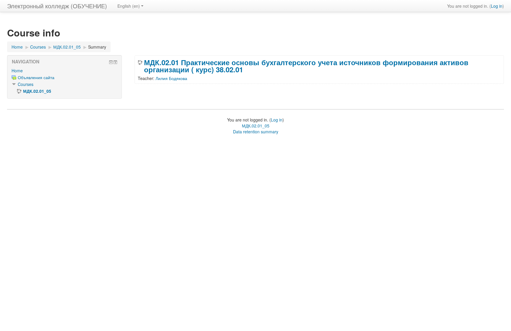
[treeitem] (64, 70)
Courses (25, 84)
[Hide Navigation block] (111, 62)
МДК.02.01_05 (255, 126)
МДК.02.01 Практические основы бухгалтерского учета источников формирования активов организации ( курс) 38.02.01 (306, 66)
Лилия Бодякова (171, 78)
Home (17, 70)
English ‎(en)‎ (128, 6)
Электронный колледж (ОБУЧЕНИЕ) (57, 5)
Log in (496, 6)
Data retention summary (255, 132)
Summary (97, 47)
